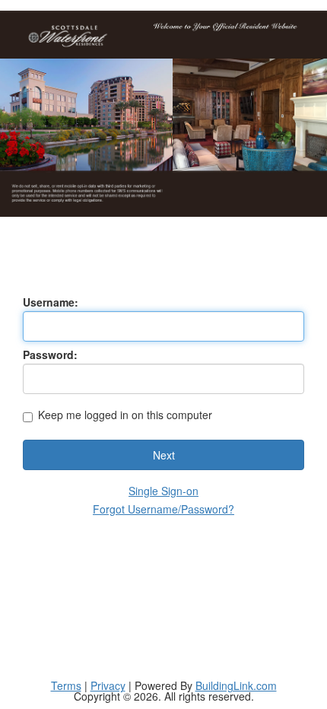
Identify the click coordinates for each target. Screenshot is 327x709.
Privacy (107, 685)
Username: (50, 302)
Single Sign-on (163, 490)
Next (164, 455)
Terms (66, 685)
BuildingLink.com (236, 685)
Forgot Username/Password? (163, 509)
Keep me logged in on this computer (125, 415)
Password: (50, 354)
